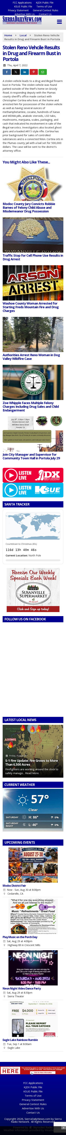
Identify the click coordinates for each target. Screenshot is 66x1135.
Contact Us (45, 14)
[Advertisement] (33, 590)
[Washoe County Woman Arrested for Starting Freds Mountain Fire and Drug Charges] (33, 282)
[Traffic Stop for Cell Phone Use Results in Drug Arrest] (33, 235)
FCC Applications (22, 2)
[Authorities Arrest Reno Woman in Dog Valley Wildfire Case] (33, 334)
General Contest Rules (45, 10)
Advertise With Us (25, 14)
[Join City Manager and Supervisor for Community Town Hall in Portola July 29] (33, 434)
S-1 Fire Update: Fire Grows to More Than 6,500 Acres (31, 762)
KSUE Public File (23, 6)
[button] (59, 22)
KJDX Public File (45, 2)
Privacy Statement (18, 10)
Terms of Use (44, 6)
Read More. (32, 773)
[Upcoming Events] (33, 865)
